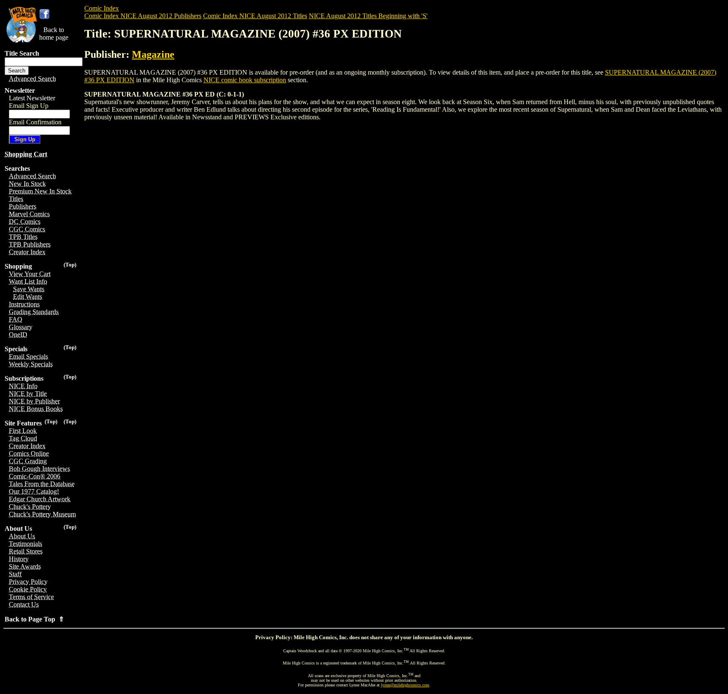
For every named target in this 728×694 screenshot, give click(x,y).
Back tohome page (53, 33)
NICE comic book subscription (244, 79)
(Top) (70, 264)
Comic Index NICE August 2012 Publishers (142, 15)
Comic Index (101, 8)
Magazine (153, 54)
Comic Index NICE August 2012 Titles (255, 15)
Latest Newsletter (32, 98)
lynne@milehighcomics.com (405, 685)
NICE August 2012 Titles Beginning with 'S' (368, 15)
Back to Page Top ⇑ (34, 619)
